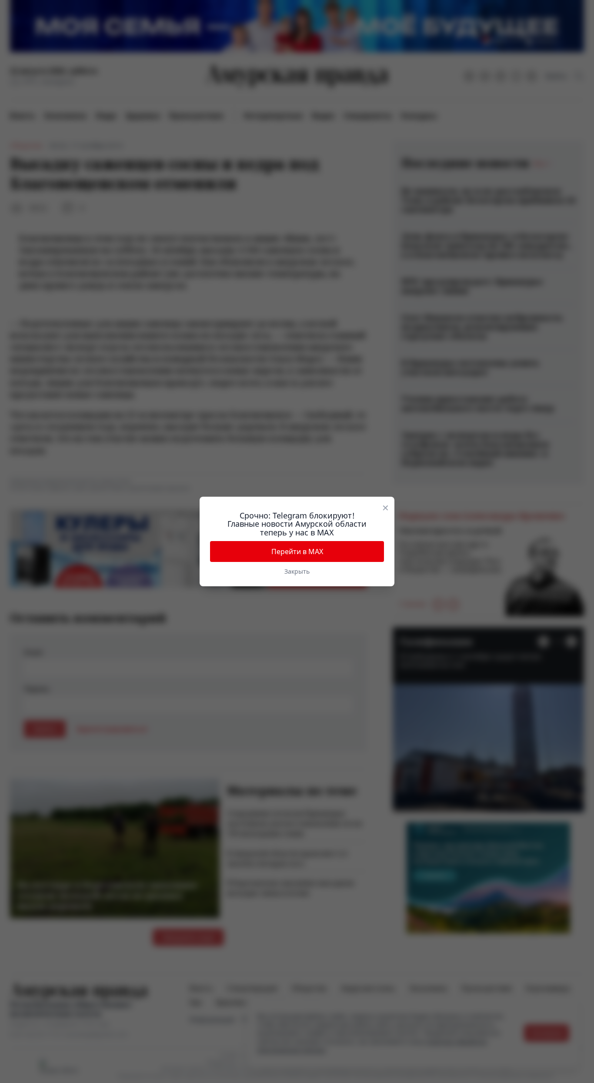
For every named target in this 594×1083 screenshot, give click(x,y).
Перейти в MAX (297, 551)
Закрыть (297, 571)
